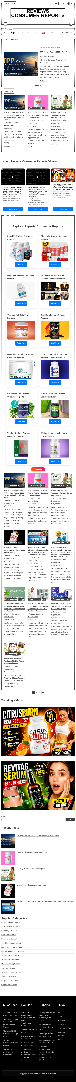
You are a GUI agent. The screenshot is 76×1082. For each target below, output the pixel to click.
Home (59, 1013)
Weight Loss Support (59, 112)
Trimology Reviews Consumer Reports (31, 869)
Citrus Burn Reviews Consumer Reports (31, 885)
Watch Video (13, 209)
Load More (38, 469)
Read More (43, 81)
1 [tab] (36, 85)
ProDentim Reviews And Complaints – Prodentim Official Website (14, 609)
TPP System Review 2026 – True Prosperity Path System (14, 117)
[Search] (71, 24)
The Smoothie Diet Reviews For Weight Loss (10, 1033)
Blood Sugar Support (9, 930)
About (59, 1017)
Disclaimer (61, 1021)
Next (43, 692)
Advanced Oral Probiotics (14, 604)
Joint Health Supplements (10, 960)
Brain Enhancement (58, 547)
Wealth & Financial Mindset (50, 47)
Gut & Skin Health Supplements (13, 947)
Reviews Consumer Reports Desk (53, 60)
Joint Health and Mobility (37, 604)
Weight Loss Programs (12, 658)
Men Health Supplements (10, 964)
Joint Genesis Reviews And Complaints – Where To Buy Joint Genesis (38, 609)
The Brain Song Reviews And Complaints (9, 1052)
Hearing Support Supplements (12, 951)
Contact (60, 1039)
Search (4, 816)
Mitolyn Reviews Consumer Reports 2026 (32, 852)
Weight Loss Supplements (37, 112)
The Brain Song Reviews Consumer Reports (10, 1042)
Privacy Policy (62, 1024)
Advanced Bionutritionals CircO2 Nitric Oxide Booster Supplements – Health (38, 552)
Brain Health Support (9, 939)
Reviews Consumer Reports (45, 1074)
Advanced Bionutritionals (37, 547)
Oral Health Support (8, 968)
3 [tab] (40, 85)
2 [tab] (38, 85)
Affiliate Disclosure (64, 1028)
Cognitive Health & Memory (61, 604)
